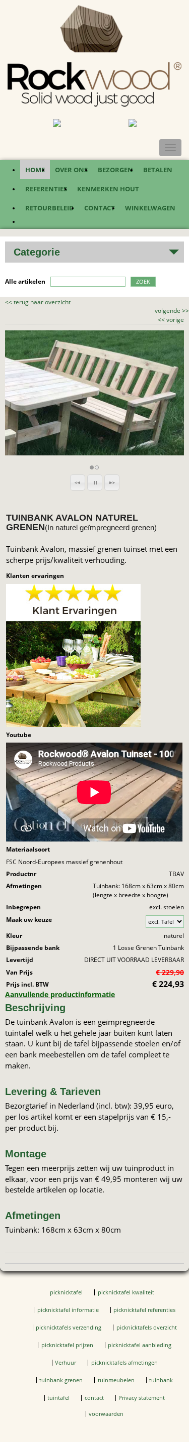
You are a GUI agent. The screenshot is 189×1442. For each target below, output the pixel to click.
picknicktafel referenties (144, 1310)
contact (94, 1398)
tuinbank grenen (61, 1380)
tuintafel (58, 1398)
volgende (172, 310)
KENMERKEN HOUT (108, 188)
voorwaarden (106, 1414)
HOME (35, 169)
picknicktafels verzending (68, 1328)
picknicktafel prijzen (67, 1345)
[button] (77, 482)
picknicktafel (66, 1292)
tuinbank (161, 1380)
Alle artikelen (25, 281)
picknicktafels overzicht (146, 1328)
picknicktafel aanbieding (139, 1345)
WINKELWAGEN (150, 207)
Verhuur (65, 1363)
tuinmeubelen (116, 1380)
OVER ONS (71, 169)
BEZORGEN (115, 169)
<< (162, 319)
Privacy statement (141, 1398)
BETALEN (157, 169)
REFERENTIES (46, 188)
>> (184, 310)
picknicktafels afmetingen (124, 1363)
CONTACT (99, 207)
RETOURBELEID (49, 207)
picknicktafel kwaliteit (126, 1292)
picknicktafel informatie (68, 1310)
